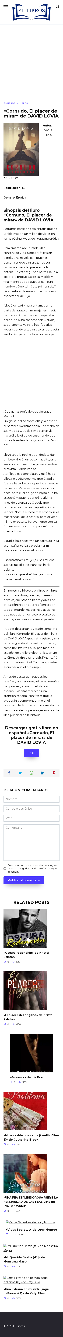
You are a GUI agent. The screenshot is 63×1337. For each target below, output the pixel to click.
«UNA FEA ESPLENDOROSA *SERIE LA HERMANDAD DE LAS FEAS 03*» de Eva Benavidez (31, 1202)
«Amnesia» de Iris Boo (26, 1077)
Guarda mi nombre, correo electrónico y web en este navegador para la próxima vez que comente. (33, 868)
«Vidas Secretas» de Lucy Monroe (31, 1229)
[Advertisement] (31, 66)
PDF (32, 753)
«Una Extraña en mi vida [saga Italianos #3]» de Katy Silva (26, 1291)
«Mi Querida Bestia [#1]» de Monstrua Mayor (24, 1259)
